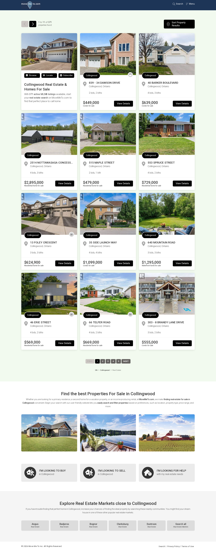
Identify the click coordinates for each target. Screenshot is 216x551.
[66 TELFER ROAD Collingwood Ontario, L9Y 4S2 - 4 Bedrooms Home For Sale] (108, 294)
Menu (192, 4)
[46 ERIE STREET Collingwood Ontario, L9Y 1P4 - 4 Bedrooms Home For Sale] (49, 294)
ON (96, 370)
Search (179, 4)
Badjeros (64, 525)
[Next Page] (32, 24)
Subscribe (68, 75)
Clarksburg (122, 525)
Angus (35, 525)
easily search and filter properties (112, 403)
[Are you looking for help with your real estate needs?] (167, 473)
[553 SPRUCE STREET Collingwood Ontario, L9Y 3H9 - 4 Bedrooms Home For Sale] (167, 134)
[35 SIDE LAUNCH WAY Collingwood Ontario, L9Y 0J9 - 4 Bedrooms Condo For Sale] (108, 214)
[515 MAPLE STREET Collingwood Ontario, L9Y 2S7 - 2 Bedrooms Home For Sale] (108, 134)
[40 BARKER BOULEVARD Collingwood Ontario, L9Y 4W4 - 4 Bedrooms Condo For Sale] (167, 54)
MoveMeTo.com (146, 399)
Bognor (93, 525)
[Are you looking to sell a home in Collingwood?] (108, 473)
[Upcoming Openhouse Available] (130, 75)
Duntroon (151, 525)
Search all (180, 525)
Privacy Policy (173, 546)
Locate (49, 75)
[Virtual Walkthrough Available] (71, 234)
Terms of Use (188, 546)
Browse (32, 75)
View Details (123, 103)
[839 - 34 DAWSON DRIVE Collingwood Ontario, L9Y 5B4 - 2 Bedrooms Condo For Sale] (108, 54)
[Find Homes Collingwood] (49, 432)
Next (126, 361)
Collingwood (91, 75)
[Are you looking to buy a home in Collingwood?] (49, 473)
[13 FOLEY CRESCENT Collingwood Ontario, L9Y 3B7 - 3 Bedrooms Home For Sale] (49, 214)
